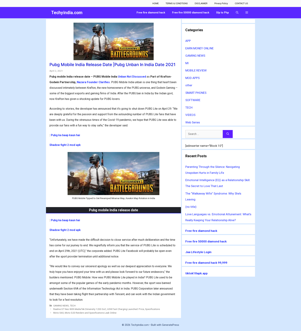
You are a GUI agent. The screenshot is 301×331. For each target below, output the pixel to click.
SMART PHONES (195, 92)
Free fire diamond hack (201, 231)
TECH (73, 305)
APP (188, 41)
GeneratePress (170, 324)
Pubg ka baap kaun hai (65, 135)
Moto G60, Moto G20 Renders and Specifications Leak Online (84, 312)
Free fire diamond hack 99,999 (206, 262)
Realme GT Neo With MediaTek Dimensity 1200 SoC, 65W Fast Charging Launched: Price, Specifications (106, 309)
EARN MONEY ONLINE (199, 48)
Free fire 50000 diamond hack (206, 241)
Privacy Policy (221, 3)
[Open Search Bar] (237, 12)
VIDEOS (190, 115)
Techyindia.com (66, 12)
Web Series (192, 122)
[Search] (228, 134)
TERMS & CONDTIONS (177, 3)
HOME (155, 3)
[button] (247, 12)
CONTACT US (241, 3)
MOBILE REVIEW (196, 70)
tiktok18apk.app (196, 273)
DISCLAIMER (201, 3)
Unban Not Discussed (132, 76)
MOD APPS (192, 78)
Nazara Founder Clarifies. (93, 82)
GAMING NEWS (61, 305)
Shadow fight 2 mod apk (65, 145)
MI (187, 63)
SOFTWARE (192, 100)
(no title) (190, 206)
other (188, 85)
